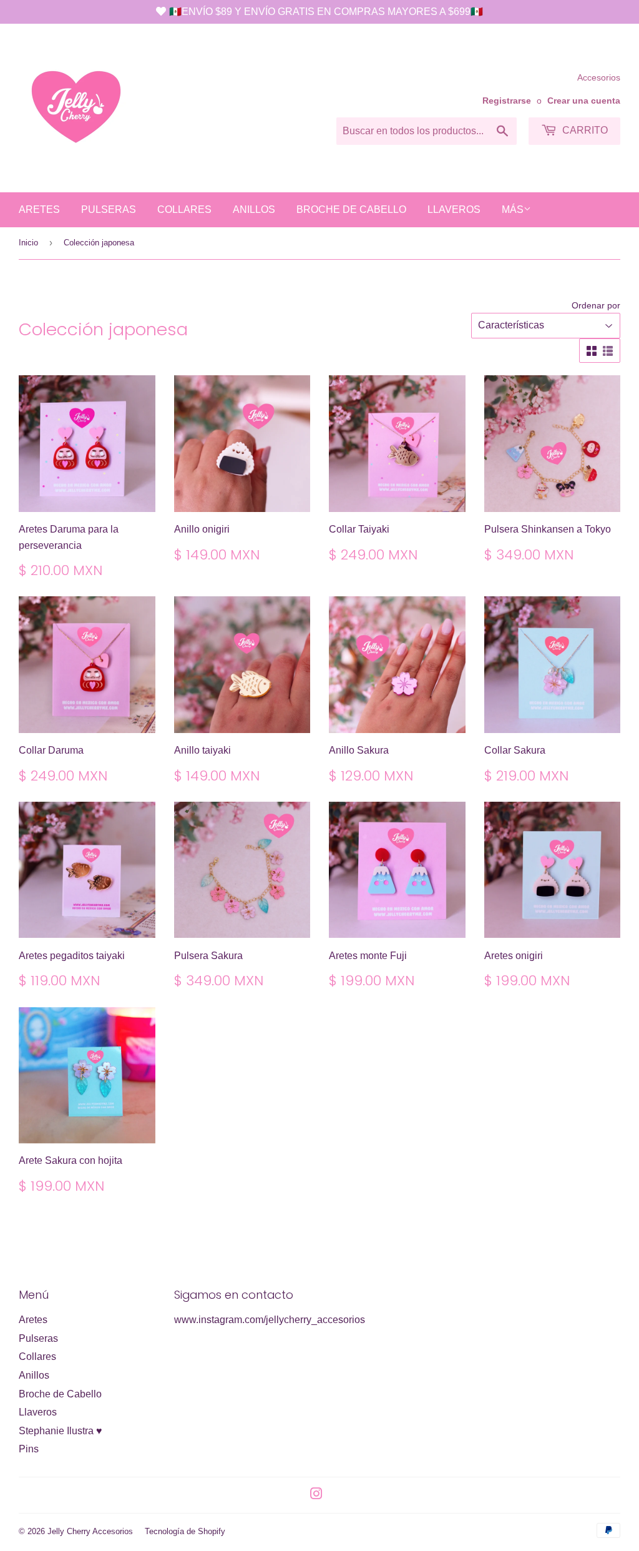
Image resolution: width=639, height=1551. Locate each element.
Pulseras (108, 209)
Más (513, 209)
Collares (184, 209)
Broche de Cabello (351, 209)
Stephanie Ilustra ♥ (60, 1430)
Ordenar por (596, 305)
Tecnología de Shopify (185, 1531)
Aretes (39, 209)
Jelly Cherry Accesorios (90, 1531)
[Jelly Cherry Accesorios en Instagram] (316, 1495)
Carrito (584, 130)
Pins (29, 1449)
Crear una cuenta (583, 101)
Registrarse (506, 101)
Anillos (254, 209)
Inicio (28, 242)
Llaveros (453, 209)
